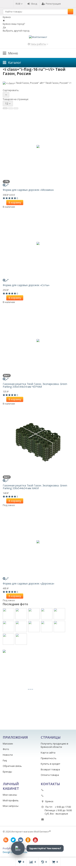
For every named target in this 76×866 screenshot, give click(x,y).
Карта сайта (48, 752)
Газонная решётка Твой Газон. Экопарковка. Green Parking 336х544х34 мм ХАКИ (35, 487)
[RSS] (6, 840)
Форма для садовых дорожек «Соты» (26, 285)
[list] (10, 108)
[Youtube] (35, 840)
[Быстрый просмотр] (7, 185)
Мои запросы (10, 806)
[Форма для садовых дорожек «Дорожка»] (38, 542)
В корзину (14, 202)
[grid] (5, 108)
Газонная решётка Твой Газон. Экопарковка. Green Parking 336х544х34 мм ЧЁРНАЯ (35, 385)
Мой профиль (11, 800)
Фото (6, 749)
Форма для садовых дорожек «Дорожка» (28, 583)
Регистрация (53, 3)
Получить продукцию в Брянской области (54, 745)
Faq (5, 760)
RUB (18, 3)
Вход (34, 3)
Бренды (7, 771)
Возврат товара (50, 769)
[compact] (15, 108)
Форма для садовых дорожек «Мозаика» (28, 190)
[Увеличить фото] (4, 185)
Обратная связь (12, 766)
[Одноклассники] (28, 840)
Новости (8, 754)
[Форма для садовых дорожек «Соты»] (38, 243)
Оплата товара (50, 775)
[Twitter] (13, 840)
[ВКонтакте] (20, 840)
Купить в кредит (50, 763)
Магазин (8, 743)
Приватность (48, 758)
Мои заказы (10, 794)
